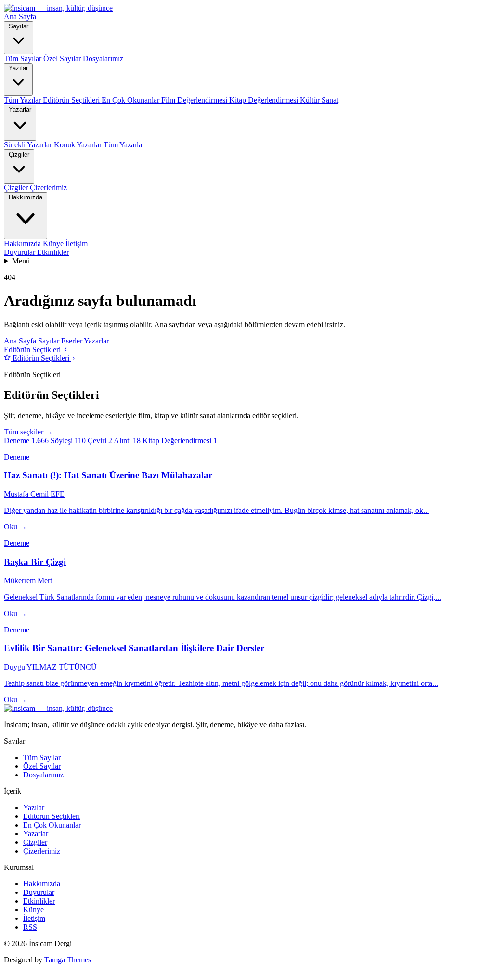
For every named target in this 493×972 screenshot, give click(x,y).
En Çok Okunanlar (131, 100)
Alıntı (127, 440)
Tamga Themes (67, 960)
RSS (30, 927)
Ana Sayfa (20, 17)
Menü (21, 261)
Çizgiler (19, 154)
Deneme (26, 440)
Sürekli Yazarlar (29, 145)
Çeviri (100, 440)
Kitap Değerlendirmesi (264, 100)
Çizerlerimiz (48, 188)
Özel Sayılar (63, 58)
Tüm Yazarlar (124, 145)
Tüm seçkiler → (28, 432)
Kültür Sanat (319, 100)
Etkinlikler (53, 252)
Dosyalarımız (103, 58)
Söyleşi (68, 440)
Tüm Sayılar (23, 58)
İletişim (76, 243)
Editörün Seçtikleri (72, 100)
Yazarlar (20, 109)
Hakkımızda (25, 197)
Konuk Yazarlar (79, 145)
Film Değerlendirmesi (195, 100)
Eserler (71, 341)
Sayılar (18, 26)
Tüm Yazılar (23, 100)
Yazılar (18, 68)
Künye (54, 243)
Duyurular (20, 252)
